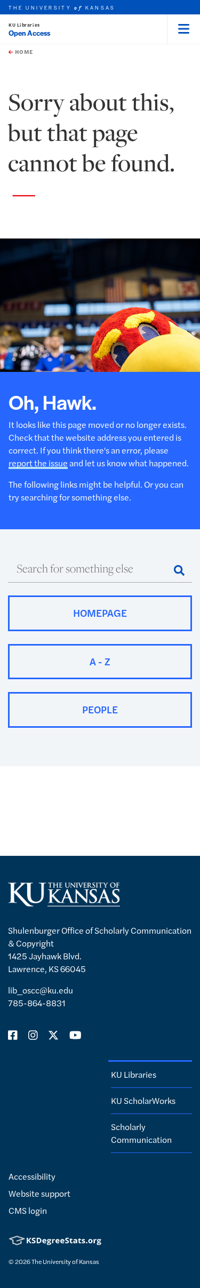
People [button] (100, 709)
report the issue (38, 463)
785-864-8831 (37, 1003)
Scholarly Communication (141, 1133)
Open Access (29, 33)
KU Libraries (24, 24)
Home (23, 51)
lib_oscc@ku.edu (40, 990)
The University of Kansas (65, 1261)
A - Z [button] (100, 661)
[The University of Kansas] (64, 902)
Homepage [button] (100, 613)
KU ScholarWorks (143, 1100)
